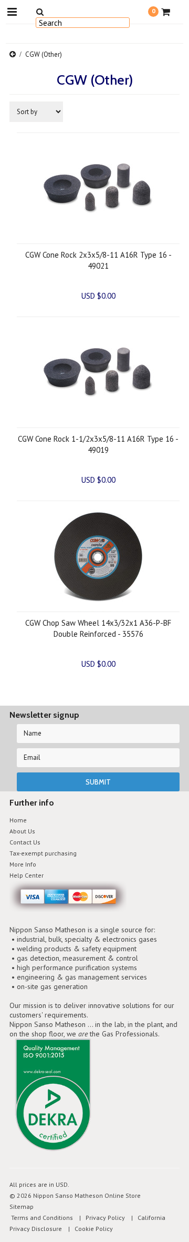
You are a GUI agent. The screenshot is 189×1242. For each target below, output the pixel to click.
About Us (22, 831)
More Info (22, 864)
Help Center (26, 875)
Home (18, 820)
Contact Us (24, 842)
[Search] (39, 11)
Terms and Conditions (41, 1217)
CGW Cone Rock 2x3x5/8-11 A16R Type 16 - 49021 (98, 260)
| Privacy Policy (100, 1217)
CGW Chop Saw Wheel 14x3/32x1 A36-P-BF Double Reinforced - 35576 (98, 628)
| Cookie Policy (88, 1229)
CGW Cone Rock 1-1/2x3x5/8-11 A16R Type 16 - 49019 (98, 444)
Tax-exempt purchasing (43, 853)
